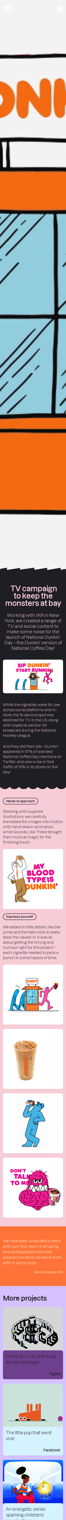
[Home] (7, 9)
